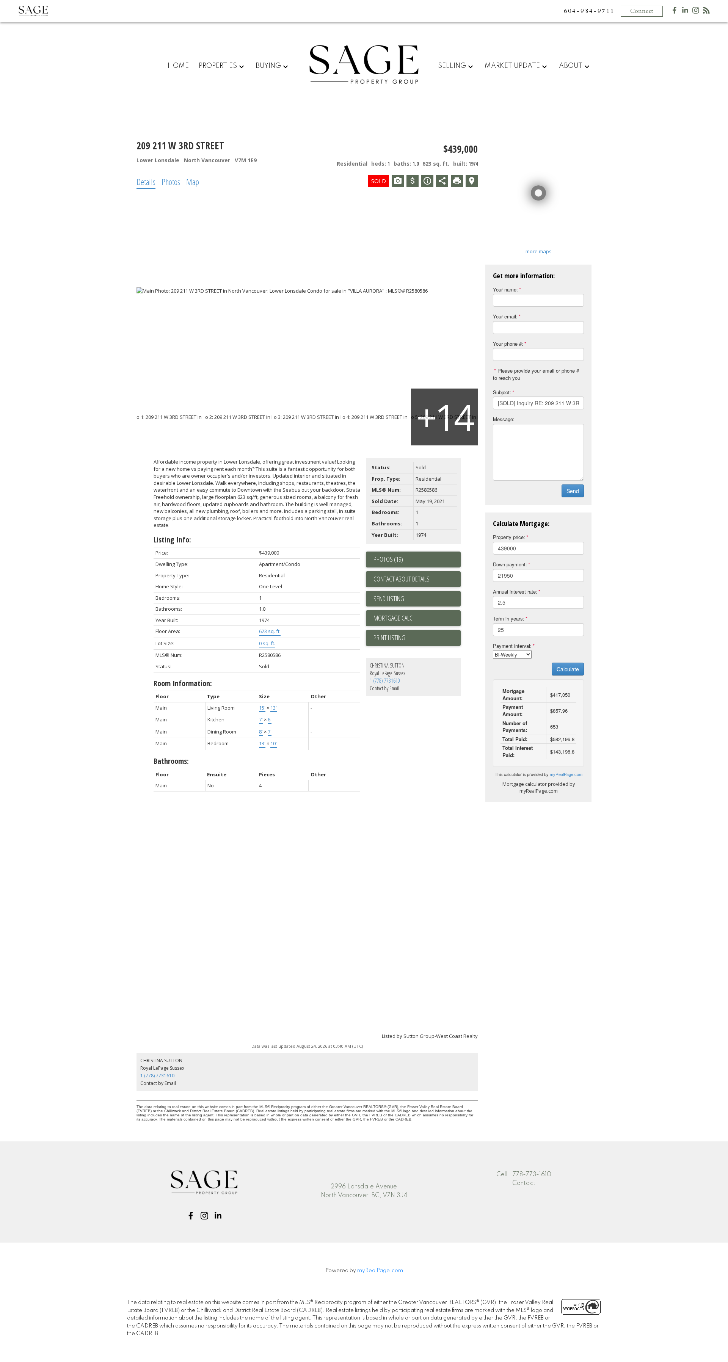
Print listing (389, 637)
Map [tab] (192, 181)
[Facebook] (674, 12)
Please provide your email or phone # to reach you (536, 374)
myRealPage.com (566, 774)
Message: (504, 419)
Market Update (512, 66)
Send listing (388, 598)
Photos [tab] (171, 181)
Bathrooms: (171, 761)
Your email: (505, 316)
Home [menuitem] (178, 66)
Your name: (505, 289)
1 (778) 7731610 (385, 680)
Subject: (502, 392)
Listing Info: (172, 539)
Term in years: (508, 618)
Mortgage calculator (417, 618)
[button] (191, 1215)
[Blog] (706, 12)
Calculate (568, 669)
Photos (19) (388, 559)
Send (572, 491)
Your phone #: (508, 343)
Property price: (509, 537)
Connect (641, 11)
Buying (268, 66)
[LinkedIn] (685, 12)
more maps (539, 251)
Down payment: (510, 564)
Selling (452, 66)
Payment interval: (512, 645)
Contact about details (401, 578)
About (570, 66)
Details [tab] (145, 181)
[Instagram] (695, 12)
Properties (218, 66)
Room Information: (183, 683)
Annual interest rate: (515, 591)
